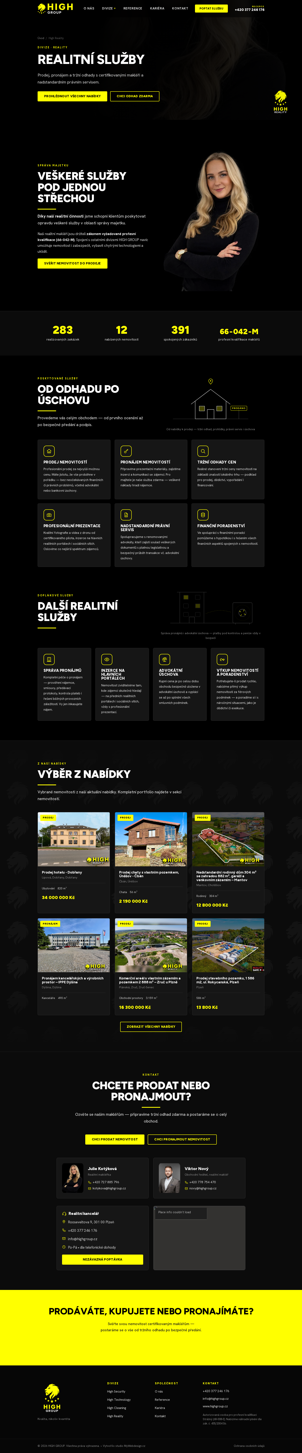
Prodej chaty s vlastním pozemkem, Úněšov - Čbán (151, 862)
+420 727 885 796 (106, 1182)
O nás (89, 8)
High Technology (119, 1400)
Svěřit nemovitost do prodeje (72, 263)
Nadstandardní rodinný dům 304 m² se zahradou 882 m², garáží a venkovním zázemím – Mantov (228, 862)
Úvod (41, 38)
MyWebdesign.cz (134, 1446)
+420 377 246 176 (82, 1230)
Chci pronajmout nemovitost (182, 1139)
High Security (116, 1391)
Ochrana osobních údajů (249, 1446)
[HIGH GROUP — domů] (55, 8)
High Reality (115, 1416)
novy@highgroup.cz (203, 1188)
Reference (132, 8)
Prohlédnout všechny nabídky (72, 96)
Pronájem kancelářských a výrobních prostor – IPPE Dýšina (74, 966)
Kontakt (180, 8)
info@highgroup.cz (82, 1239)
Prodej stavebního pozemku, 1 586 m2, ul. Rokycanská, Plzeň (228, 966)
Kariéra (157, 8)
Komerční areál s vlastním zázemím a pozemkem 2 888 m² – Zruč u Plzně (151, 966)
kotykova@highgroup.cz (109, 1188)
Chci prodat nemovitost (115, 1139)
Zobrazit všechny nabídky (151, 1027)
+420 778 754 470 (202, 1182)
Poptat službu (211, 8)
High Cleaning (116, 1408)
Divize (108, 8)
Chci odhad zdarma (135, 96)
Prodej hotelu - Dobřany (74, 862)
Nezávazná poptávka (102, 1259)
